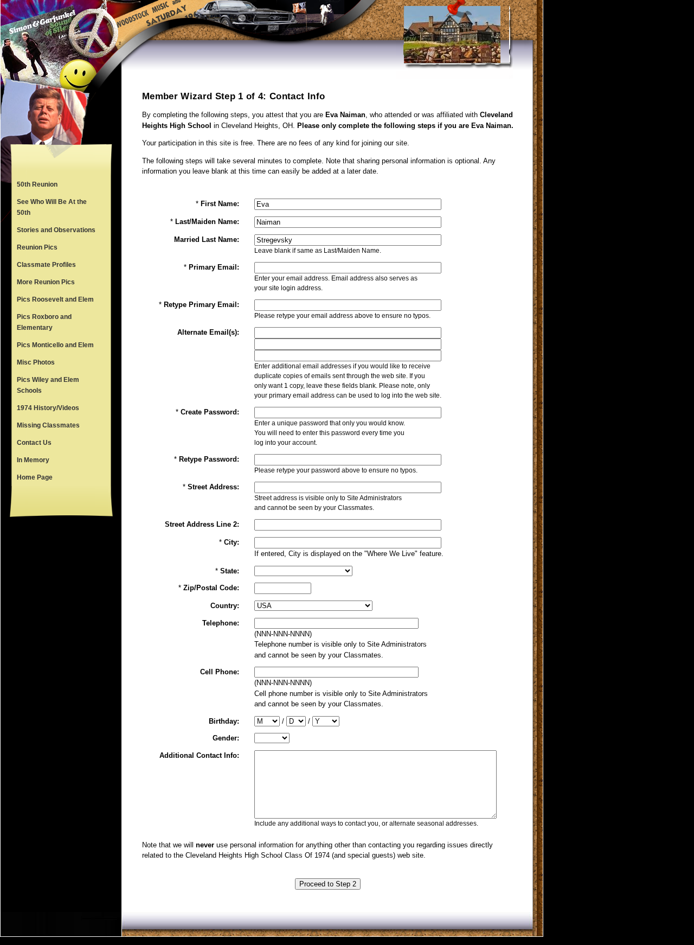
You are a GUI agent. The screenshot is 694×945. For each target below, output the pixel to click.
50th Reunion (37, 184)
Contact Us (34, 442)
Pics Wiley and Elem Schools (48, 385)
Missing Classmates (48, 425)
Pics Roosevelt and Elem (55, 299)
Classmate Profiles (46, 265)
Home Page (35, 477)
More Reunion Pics (46, 282)
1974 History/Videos (48, 408)
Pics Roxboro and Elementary (44, 322)
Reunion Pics (37, 247)
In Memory (33, 460)
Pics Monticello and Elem (55, 345)
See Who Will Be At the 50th (52, 207)
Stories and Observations (56, 230)
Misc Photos (36, 362)
